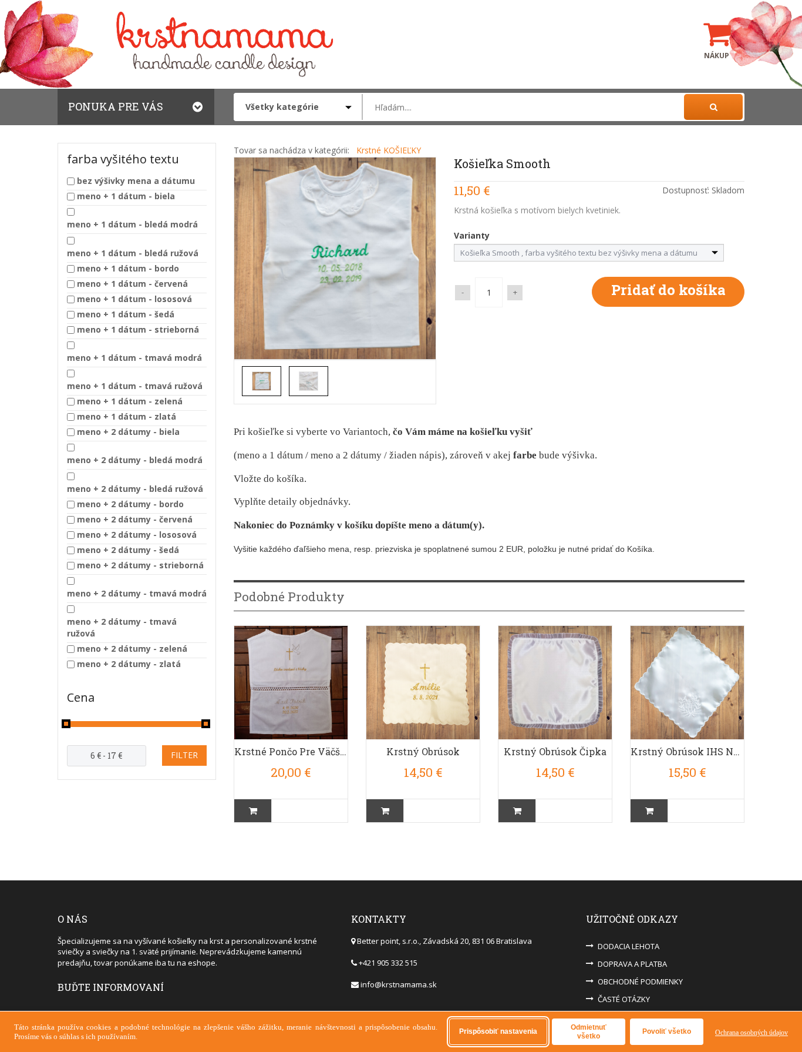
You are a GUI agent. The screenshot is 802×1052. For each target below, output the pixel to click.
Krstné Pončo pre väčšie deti (291, 751)
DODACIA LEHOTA (628, 946)
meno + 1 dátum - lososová (134, 298)
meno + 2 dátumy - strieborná (140, 565)
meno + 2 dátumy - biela (128, 431)
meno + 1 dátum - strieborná (138, 329)
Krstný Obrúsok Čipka (555, 751)
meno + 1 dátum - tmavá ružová (135, 385)
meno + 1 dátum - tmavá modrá (134, 357)
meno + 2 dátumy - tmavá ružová (122, 627)
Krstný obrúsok (423, 751)
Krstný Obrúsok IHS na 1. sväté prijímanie (687, 751)
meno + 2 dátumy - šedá (128, 549)
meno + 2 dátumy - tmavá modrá (137, 593)
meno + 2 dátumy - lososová (137, 534)
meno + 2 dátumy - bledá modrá (135, 459)
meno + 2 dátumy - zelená (132, 648)
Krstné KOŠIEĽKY (388, 150)
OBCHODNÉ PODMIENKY (640, 981)
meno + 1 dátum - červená (132, 283)
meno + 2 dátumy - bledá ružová (135, 488)
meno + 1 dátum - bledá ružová (132, 253)
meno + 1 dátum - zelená (130, 401)
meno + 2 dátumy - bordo (130, 504)
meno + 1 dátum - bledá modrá (132, 224)
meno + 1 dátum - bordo (128, 268)
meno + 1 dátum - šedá (125, 314)
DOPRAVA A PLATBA (632, 964)
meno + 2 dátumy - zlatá (129, 663)
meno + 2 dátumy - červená (135, 519)
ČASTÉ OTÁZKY (624, 999)
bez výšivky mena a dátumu (136, 180)
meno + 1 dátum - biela (126, 196)
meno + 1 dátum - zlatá (126, 416)
